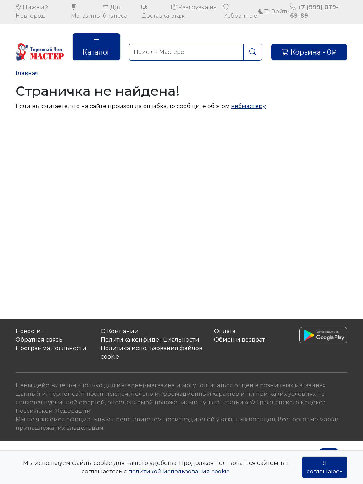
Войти (280, 11)
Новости (28, 331)
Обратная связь (39, 339)
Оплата (224, 331)
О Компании (120, 331)
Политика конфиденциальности (150, 339)
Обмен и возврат (239, 339)
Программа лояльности (51, 348)
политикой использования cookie (179, 471)
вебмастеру (248, 106)
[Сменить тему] (261, 11)
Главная (27, 73)
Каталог (96, 52)
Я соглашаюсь (325, 467)
